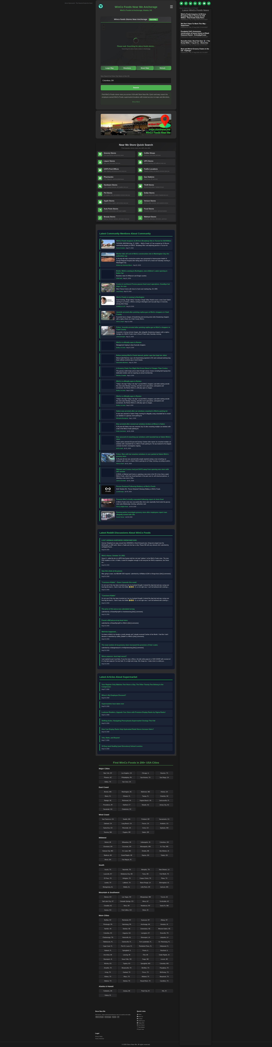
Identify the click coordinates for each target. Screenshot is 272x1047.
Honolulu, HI (164, 924)
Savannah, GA (107, 809)
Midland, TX (145, 976)
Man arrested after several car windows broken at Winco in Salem (140, 424)
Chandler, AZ (108, 905)
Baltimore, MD (145, 792)
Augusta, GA (127, 933)
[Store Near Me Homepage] (102, 8)
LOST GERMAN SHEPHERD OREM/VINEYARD (119, 540)
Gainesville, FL (126, 942)
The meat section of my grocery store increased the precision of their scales (130, 645)
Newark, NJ (145, 805)
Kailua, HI (108, 995)
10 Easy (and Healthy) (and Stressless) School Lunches (122, 746)
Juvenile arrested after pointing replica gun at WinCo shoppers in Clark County (142, 313)
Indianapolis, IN (145, 842)
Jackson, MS (164, 887)
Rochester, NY (126, 920)
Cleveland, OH (107, 846)
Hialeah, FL (107, 950)
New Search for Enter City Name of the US (115, 76)
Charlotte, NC (164, 796)
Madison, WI (108, 855)
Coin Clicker (141, 1025)
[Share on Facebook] (186, 3)
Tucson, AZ (164, 897)
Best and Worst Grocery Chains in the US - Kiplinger (195, 49)
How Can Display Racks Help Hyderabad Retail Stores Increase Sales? (128, 729)
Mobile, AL (126, 887)
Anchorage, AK (145, 924)
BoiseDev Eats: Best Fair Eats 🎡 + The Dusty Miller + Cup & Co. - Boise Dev (195, 42)
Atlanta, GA (164, 792)
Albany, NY (164, 920)
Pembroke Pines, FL (145, 946)
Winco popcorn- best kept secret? (114, 656)
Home (139, 1014)
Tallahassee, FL (108, 942)
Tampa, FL (145, 796)
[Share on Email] (204, 3)
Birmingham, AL (164, 882)
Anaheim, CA (164, 823)
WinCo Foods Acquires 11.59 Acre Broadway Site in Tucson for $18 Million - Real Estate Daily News (193, 16)
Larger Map (109, 68)
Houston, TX (164, 773)
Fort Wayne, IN (126, 859)
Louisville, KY (108, 874)
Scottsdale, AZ (164, 901)
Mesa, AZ (145, 901)
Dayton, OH (145, 855)
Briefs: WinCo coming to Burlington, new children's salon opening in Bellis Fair (141, 272)
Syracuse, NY (145, 920)
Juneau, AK (126, 991)
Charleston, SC (126, 809)
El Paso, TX (108, 878)
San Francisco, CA (108, 819)
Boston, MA (107, 792)
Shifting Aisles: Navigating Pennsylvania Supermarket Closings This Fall (128, 721)
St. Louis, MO (126, 851)
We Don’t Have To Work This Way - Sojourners (193, 24)
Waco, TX (127, 976)
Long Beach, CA (127, 823)
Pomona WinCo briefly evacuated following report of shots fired (140, 499)
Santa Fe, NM (164, 905)
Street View (145, 68)
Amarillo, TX (108, 968)
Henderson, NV (145, 905)
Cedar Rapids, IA (164, 955)
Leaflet (151, 64)
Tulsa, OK (145, 874)
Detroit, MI (108, 842)
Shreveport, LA (145, 937)
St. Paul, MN (164, 846)
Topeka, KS (126, 963)
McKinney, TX (164, 972)
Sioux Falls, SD (126, 959)
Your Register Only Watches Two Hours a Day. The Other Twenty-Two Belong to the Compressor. (132, 686)
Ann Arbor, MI (108, 955)
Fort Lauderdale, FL (145, 942)
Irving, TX (108, 972)
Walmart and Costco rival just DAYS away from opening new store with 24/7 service (142, 470)
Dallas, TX (108, 782)
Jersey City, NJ (164, 805)
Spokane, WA (164, 828)
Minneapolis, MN (145, 846)
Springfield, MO (145, 963)
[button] (136, 41)
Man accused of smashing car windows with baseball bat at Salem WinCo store (143, 438)
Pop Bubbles (141, 1027)
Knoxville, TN (164, 933)
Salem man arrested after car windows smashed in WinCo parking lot (141, 411)
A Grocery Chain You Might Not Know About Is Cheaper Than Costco (142, 368)
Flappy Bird (141, 1023)
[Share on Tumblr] (199, 3)
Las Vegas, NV (126, 897)
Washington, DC (127, 792)
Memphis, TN (145, 869)
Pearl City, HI (145, 991)
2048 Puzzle (141, 1020)
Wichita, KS (107, 963)
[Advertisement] (76, 36)
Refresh (162, 68)
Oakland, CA (108, 823)
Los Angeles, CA (126, 773)
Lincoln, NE (164, 959)
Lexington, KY (145, 933)
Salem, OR (145, 832)
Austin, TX (108, 869)
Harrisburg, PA (126, 924)
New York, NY (107, 773)
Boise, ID (145, 910)
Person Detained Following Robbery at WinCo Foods (135, 486)
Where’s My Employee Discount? (114, 695)
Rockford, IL (164, 950)
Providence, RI (107, 805)
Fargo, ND (145, 959)
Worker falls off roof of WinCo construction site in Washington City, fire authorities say (142, 255)
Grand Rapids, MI (126, 855)
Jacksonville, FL (164, 800)
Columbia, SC (108, 933)
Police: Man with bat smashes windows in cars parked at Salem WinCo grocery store (142, 455)
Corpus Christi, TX (145, 878)
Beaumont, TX (164, 976)
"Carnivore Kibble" (109, 595)
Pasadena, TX (164, 968)
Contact (140, 1018)
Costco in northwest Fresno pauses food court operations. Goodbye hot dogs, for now (143, 285)
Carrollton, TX (164, 981)
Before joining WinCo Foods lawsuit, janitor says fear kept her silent (141, 355)
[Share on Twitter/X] (181, 3)
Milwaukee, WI (126, 842)
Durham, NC (126, 929)
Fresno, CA (145, 823)
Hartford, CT (126, 805)
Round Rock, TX (145, 981)
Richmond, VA (126, 800)
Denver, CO (107, 897)
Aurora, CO (107, 910)
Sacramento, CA (164, 819)
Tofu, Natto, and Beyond (111, 738)
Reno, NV (127, 905)
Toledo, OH (164, 855)
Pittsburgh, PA (107, 924)
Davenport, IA (108, 959)
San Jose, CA (126, 782)
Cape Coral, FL (107, 946)
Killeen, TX (107, 976)
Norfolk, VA (107, 929)
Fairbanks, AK (107, 991)
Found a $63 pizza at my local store (115, 620)
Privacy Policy (99, 1036)
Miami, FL (108, 796)
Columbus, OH (164, 842)
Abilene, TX (107, 981)
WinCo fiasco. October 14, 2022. (113, 555)
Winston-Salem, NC (164, 929)
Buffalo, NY (107, 920)
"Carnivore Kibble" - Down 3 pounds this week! (119, 582)
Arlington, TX (127, 878)
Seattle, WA (126, 819)
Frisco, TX (145, 972)
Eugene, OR (126, 832)
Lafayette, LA (164, 937)
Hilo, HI (164, 991)
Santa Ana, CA (107, 828)
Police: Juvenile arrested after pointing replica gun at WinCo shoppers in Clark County (143, 328)
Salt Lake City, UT (107, 901)
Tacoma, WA (108, 832)
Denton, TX (126, 981)
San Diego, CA (164, 777)
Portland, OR (145, 819)
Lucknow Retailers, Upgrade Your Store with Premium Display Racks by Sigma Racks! (134, 712)
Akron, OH (108, 859)
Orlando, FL (126, 796)
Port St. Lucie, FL (126, 946)
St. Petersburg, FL (164, 942)
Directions (127, 68)
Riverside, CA (126, 828)
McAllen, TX (145, 968)
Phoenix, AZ (108, 777)
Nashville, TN (127, 869)
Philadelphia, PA (127, 777)
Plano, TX (164, 878)
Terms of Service (99, 1038)
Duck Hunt (141, 1029)
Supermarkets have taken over (113, 704)
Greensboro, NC (145, 929)
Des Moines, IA (164, 851)
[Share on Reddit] (190, 3)
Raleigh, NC (107, 800)
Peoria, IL (145, 950)
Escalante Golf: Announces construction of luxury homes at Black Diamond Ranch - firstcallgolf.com (195, 33)
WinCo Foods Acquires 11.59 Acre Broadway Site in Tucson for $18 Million (143, 241)
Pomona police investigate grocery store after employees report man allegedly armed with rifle (141, 513)
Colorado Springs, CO (126, 901)
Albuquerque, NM (145, 897)
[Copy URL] (209, 3)
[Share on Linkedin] (195, 3)
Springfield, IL (126, 950)
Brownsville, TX (126, 968)
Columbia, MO (164, 963)
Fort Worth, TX (164, 874)
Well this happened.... (109, 632)
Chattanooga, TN (108, 937)
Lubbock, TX (127, 882)
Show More (136, 102)
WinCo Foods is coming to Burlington (130, 297)
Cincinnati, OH (126, 846)
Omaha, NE (145, 851)
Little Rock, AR (145, 887)
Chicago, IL (145, 773)
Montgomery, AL (108, 887)
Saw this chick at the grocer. (112, 571)
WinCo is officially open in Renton (128, 342)
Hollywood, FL (164, 946)
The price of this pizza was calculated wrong (118, 609)
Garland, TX (126, 972)
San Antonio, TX (145, 777)
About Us (140, 1016)
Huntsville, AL (126, 937)
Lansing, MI (126, 955)
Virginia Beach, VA (145, 800)
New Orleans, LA (164, 869)
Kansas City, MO (108, 851)
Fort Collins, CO (127, 910)
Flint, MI (145, 955)
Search (136, 88)
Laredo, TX (107, 882)
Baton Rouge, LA (145, 882)
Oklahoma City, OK (127, 874)
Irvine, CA (145, 828)
